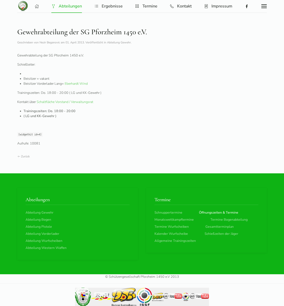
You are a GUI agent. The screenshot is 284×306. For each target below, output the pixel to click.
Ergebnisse (112, 6)
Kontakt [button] (184, 6)
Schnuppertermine (168, 212)
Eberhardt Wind (76, 83)
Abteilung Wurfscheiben (44, 241)
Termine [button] (149, 6)
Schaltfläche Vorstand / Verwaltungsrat (65, 102)
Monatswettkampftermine (174, 219)
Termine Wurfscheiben (171, 226)
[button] (37, 6)
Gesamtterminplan (219, 226)
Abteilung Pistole (39, 226)
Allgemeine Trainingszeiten (175, 241)
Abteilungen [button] (70, 6)
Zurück (25, 156)
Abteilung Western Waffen (46, 248)
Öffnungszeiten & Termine (218, 212)
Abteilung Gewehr (119, 42)
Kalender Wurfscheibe (171, 233)
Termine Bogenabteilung (229, 219)
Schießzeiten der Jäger (221, 233)
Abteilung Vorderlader (42, 233)
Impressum (221, 6)
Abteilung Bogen (38, 219)
